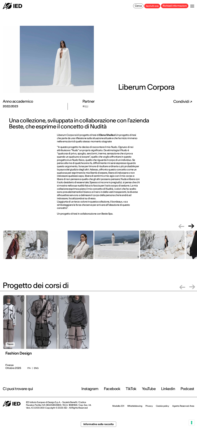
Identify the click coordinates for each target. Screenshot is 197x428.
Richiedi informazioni (175, 5)
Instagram (89, 388)
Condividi (181, 101)
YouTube (149, 388)
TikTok (131, 388)
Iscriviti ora (152, 5)
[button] (181, 226)
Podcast (187, 388)
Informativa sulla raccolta (98, 424)
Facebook (112, 388)
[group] (25, 246)
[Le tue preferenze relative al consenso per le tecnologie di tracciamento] (192, 423)
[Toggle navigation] (192, 6)
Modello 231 (118, 406)
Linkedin (168, 388)
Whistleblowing (134, 406)
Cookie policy (162, 406)
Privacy (149, 406)
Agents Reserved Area (183, 406)
